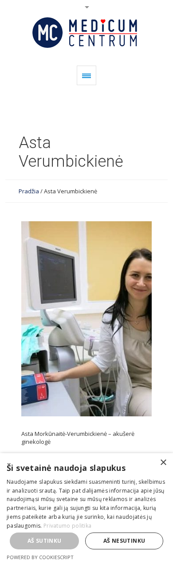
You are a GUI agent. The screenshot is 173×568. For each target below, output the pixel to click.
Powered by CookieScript (40, 557)
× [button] (163, 462)
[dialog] (86, 510)
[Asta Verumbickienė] (86, 318)
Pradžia (29, 191)
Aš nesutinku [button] (124, 540)
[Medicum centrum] (86, 32)
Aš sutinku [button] (45, 540)
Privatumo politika (67, 525)
